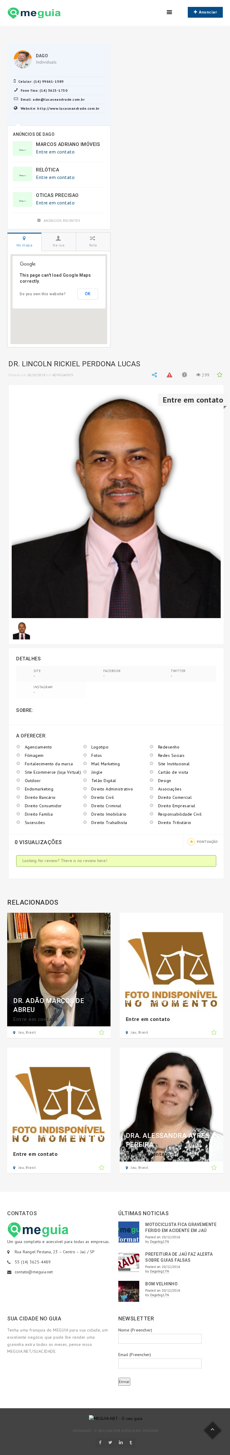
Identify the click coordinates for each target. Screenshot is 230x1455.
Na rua (58, 245)
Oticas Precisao (57, 195)
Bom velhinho (161, 1283)
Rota (93, 245)
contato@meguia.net (34, 1272)
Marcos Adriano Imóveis (68, 144)
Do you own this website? (43, 294)
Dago (42, 55)
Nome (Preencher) (135, 1330)
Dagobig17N (159, 1241)
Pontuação (207, 841)
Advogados (62, 375)
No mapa (24, 245)
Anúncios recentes (62, 220)
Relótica (47, 170)
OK (87, 293)
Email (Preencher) (134, 1354)
